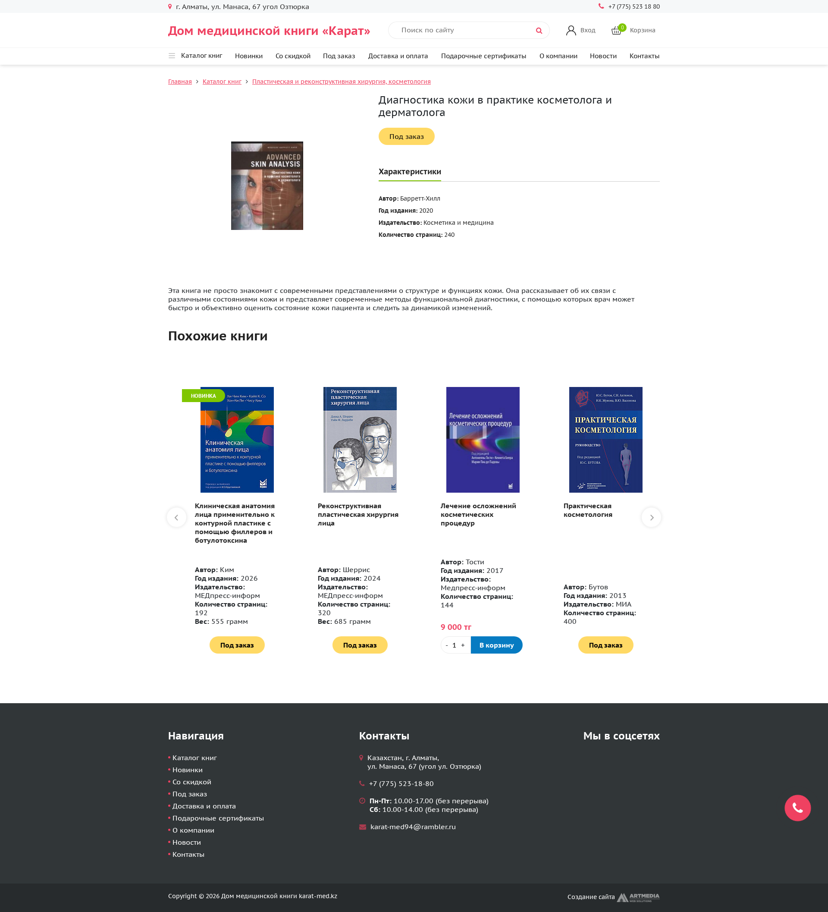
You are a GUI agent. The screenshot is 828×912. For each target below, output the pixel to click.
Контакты (645, 56)
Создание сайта (592, 897)
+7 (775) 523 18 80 (634, 6)
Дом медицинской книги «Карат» (269, 30)
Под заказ (339, 56)
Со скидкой (293, 56)
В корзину (489, 645)
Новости (603, 56)
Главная (180, 81)
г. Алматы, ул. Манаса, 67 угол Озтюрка (242, 6)
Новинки (249, 56)
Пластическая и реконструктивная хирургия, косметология (341, 81)
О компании (558, 56)
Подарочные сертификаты (484, 56)
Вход (588, 30)
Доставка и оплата (398, 56)
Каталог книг (222, 81)
